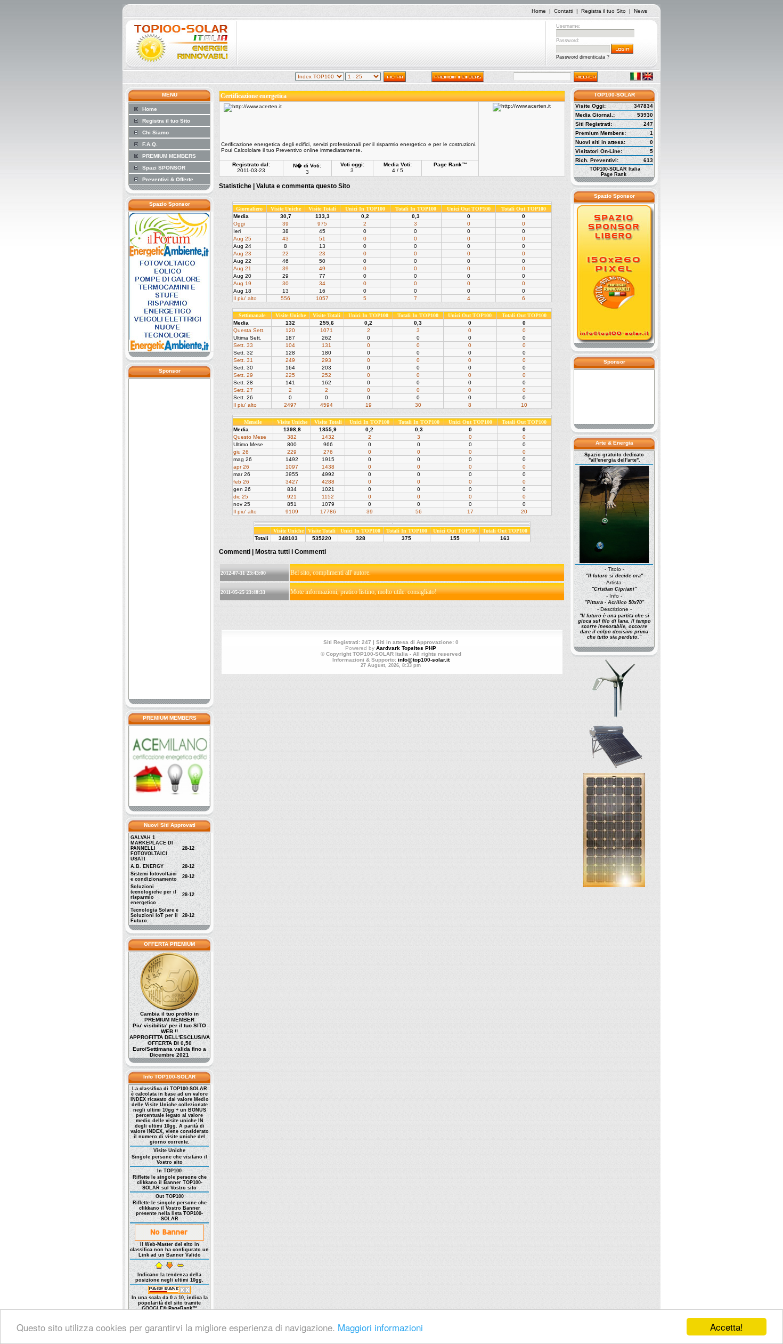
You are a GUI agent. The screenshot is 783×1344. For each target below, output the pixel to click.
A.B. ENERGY (147, 866)
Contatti (563, 11)
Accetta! (726, 1326)
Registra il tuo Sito (603, 11)
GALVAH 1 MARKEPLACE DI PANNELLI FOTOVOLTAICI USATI (151, 848)
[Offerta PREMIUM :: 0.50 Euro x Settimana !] (169, 1009)
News (640, 11)
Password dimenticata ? (582, 57)
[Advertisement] (391, 44)
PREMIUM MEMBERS (169, 156)
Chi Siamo (155, 132)
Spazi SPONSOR (163, 168)
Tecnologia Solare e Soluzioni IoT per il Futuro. (154, 915)
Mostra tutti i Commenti (290, 552)
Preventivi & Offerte (167, 179)
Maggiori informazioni (380, 1327)
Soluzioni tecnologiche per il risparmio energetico (153, 894)
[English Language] (647, 79)
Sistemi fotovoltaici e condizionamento (153, 876)
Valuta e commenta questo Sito (303, 186)
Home (539, 11)
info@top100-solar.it (424, 660)
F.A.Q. (150, 144)
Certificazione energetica (254, 96)
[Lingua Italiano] (635, 79)
